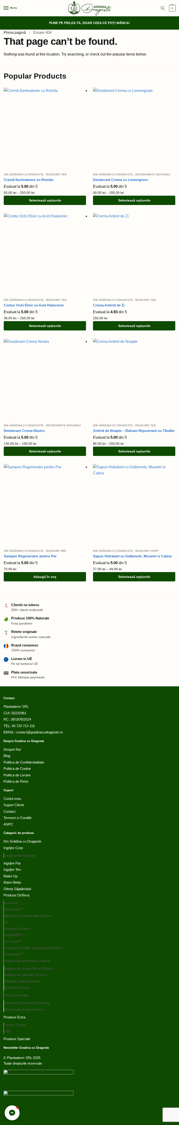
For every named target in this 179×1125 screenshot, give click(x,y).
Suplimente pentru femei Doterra (28, 968)
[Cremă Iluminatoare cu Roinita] (45, 129)
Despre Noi (12, 749)
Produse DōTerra (16, 895)
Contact (9, 811)
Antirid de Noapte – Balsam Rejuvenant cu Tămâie (133, 431)
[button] (12, 1112)
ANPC (8, 824)
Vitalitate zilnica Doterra (22, 981)
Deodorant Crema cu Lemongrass (120, 180)
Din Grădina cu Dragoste (24, 174)
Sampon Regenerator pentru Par (30, 556)
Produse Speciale (16, 1039)
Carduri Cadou (15, 1025)
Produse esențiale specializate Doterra (33, 948)
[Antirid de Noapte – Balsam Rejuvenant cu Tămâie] (134, 380)
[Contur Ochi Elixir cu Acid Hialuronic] (45, 254)
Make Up (10, 876)
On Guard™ (13, 941)
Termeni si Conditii (17, 818)
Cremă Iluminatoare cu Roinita (28, 180)
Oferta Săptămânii (17, 889)
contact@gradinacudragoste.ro (39, 732)
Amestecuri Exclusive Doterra (27, 1003)
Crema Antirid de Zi (108, 305)
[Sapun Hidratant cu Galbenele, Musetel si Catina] (134, 505)
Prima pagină (15, 33)
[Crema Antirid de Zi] (134, 254)
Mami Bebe (12, 882)
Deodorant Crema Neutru (24, 431)
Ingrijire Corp (146, 550)
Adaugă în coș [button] (44, 577)
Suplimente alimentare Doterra (27, 961)
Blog (6, 756)
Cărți (7, 1031)
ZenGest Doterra (17, 988)
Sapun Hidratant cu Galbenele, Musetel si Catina (132, 556)
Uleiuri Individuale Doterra (23, 1009)
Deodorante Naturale (152, 174)
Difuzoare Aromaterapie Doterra (28, 916)
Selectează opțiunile (45, 200)
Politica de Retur (15, 781)
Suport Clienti (13, 805)
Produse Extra (14, 1017)
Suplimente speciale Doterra (25, 975)
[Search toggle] (162, 8)
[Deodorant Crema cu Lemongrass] (134, 129)
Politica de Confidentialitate (23, 762)
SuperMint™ (13, 954)
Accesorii (11, 903)
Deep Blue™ (13, 909)
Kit (6, 922)
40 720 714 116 (23, 726)
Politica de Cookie (17, 769)
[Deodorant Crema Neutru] (45, 380)
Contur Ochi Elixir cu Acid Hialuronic (34, 305)
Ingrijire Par (56, 550)
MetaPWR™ (13, 935)
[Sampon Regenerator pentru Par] (45, 505)
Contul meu (12, 799)
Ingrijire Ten (56, 174)
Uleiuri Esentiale (16, 995)
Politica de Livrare (17, 775)
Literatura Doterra (17, 929)
